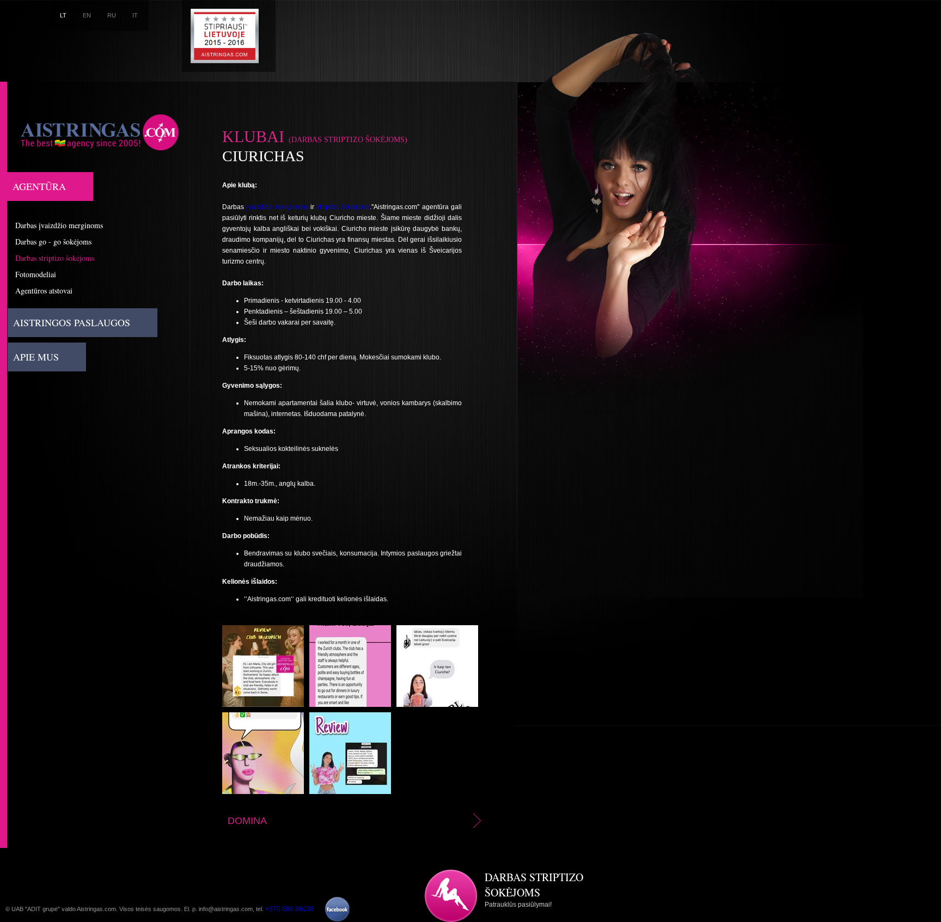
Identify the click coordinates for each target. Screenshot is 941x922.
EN (87, 15)
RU (111, 15)
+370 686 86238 (289, 909)
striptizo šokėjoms (343, 207)
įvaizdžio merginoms (277, 207)
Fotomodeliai (35, 274)
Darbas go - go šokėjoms (53, 241)
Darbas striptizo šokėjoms (54, 258)
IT (135, 15)
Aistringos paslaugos (71, 322)
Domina (247, 820)
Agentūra (39, 186)
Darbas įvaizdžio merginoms (59, 225)
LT (63, 15)
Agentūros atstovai (43, 290)
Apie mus (36, 356)
